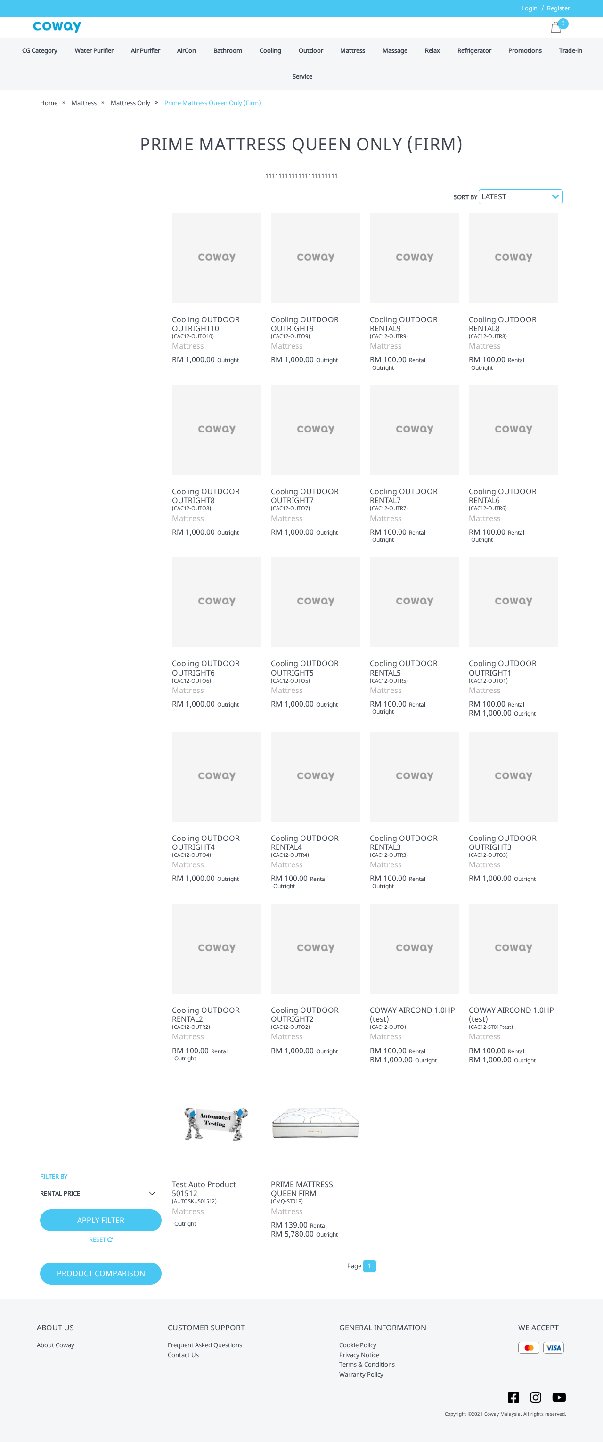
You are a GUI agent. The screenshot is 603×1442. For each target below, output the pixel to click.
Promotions (525, 51)
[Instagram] (535, 1397)
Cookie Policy (357, 1345)
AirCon (186, 51)
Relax (432, 51)
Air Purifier (145, 51)
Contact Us (183, 1355)
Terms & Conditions (367, 1365)
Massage (395, 51)
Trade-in (570, 51)
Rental (417, 360)
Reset (98, 1239)
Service (302, 77)
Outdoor (311, 51)
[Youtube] (559, 1397)
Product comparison (101, 1273)
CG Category (39, 51)
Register (558, 8)
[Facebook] (513, 1397)
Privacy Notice (359, 1355)
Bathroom (227, 51)
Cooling (270, 51)
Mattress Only (130, 102)
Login (530, 8)
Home (48, 102)
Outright (228, 360)
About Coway (55, 1345)
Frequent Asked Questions (205, 1345)
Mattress (352, 51)
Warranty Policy (361, 1374)
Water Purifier (94, 51)
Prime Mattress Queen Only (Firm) (212, 102)
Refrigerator (474, 51)
